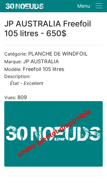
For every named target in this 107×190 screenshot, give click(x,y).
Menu (83, 6)
